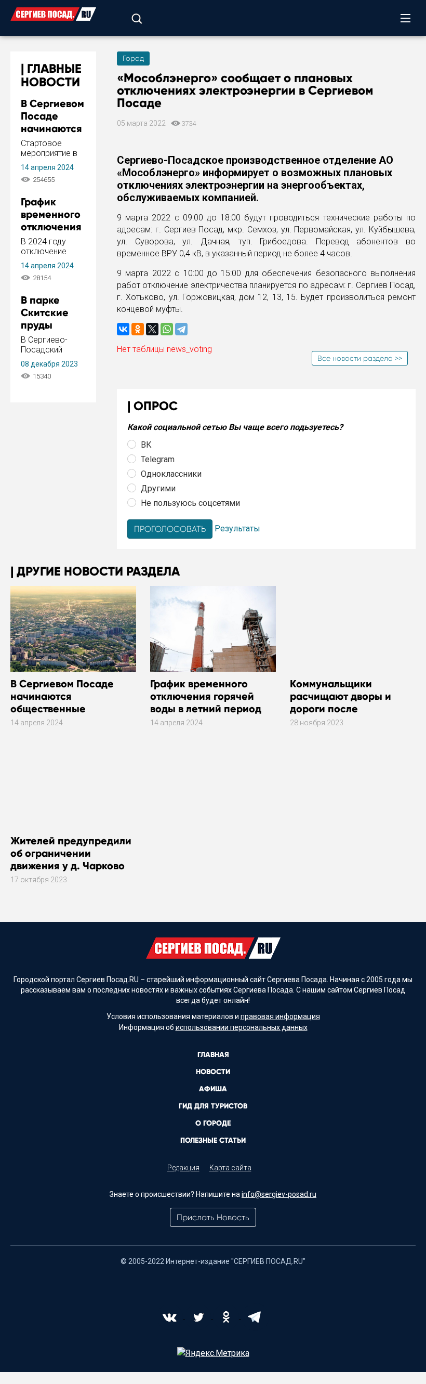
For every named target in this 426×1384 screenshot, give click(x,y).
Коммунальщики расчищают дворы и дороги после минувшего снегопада (346, 702)
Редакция (183, 1168)
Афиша (213, 1089)
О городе (213, 1123)
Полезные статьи (213, 1140)
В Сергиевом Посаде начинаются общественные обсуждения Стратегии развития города (68, 708)
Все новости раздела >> (359, 358)
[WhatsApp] (167, 329)
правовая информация (280, 1016)
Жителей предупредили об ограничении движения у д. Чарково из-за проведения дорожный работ (70, 865)
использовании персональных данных (242, 1027)
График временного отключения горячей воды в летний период (205, 696)
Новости (213, 1071)
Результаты (237, 528)
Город (133, 58)
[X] (152, 329)
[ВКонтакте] (123, 329)
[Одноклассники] (137, 329)
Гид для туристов (213, 1106)
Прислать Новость (213, 1217)
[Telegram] (181, 329)
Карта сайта (230, 1168)
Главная (213, 1054)
